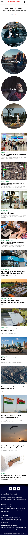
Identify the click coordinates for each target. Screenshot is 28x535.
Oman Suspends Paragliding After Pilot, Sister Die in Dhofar (13, 447)
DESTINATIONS (4, 210)
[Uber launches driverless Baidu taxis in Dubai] (14, 346)
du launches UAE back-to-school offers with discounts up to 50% (13, 272)
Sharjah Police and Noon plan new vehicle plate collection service (13, 329)
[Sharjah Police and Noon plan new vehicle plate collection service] (14, 317)
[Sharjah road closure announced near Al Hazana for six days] (14, 171)
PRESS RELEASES (5, 269)
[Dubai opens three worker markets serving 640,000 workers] (14, 288)
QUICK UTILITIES (5, 181)
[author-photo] (2, 275)
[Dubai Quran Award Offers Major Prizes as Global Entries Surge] (14, 463)
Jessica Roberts (6, 450)
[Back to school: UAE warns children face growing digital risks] (14, 230)
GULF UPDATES (4, 152)
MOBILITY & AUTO (5, 327)
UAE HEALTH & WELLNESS (7, 240)
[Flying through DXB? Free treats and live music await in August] (14, 200)
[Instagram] (14, 488)
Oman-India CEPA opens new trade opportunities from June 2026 (11, 416)
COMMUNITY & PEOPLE (6, 298)
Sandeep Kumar (6, 304)
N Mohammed (6, 275)
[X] (18, 488)
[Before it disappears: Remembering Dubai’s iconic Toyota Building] (14, 375)
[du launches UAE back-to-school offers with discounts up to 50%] (14, 258)
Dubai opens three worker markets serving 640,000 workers (13, 301)
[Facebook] (10, 488)
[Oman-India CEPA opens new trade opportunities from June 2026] (14, 404)
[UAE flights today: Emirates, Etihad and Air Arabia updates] (14, 142)
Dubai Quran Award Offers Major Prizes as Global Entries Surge (13, 476)
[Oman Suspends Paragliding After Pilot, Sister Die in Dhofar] (14, 433)
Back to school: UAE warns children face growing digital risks (12, 242)
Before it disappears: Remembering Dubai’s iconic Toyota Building (13, 387)
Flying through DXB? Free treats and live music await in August (13, 212)
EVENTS (3, 473)
